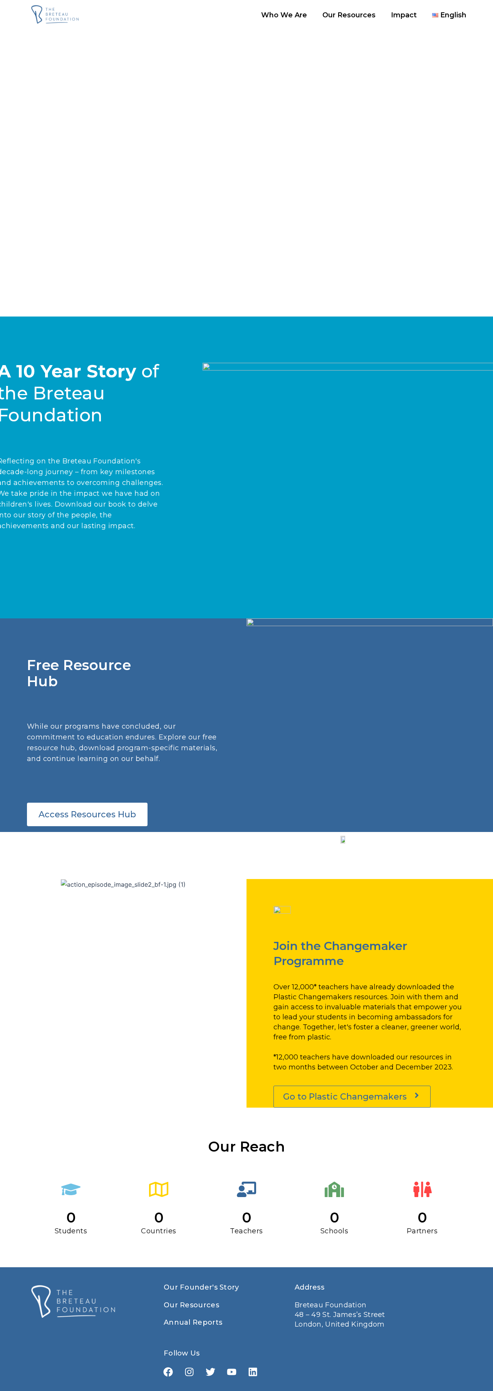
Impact (404, 15)
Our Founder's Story (201, 1287)
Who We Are (284, 15)
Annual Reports (193, 1322)
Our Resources (349, 15)
